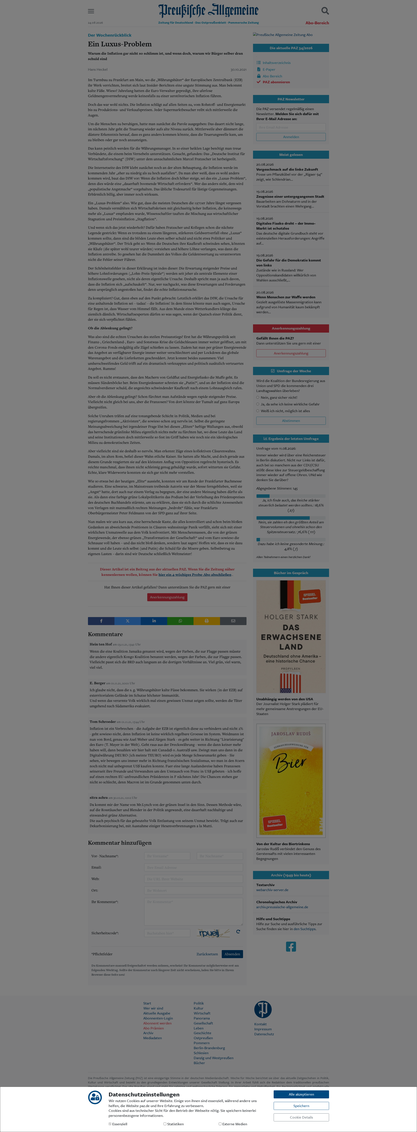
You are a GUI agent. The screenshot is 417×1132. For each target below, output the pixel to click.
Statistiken (175, 1124)
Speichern (301, 1105)
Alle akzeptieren (301, 1094)
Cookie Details (301, 1117)
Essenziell (119, 1124)
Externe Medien (234, 1124)
